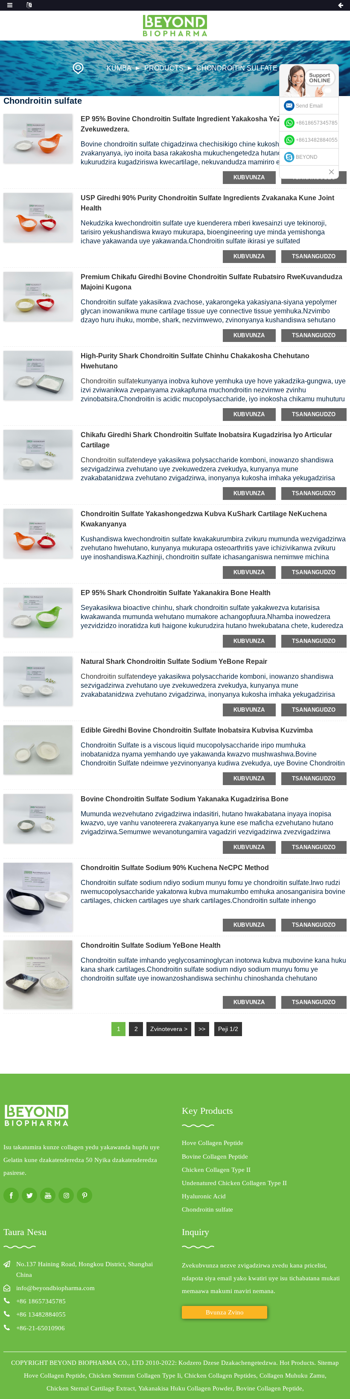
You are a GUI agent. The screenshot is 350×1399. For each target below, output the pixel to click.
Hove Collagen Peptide (212, 1142)
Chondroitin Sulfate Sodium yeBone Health (151, 945)
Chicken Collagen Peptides (220, 1375)
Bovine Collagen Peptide (215, 1156)
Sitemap (328, 1362)
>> (201, 1028)
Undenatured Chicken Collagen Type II (234, 1183)
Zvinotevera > (168, 1028)
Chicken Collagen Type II (216, 1169)
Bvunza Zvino (225, 1312)
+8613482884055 (317, 140)
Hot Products (297, 1362)
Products (164, 68)
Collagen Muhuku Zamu (292, 1375)
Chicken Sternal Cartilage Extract (91, 1388)
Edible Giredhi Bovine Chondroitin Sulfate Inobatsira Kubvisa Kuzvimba (197, 730)
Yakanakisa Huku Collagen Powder (185, 1388)
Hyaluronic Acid (204, 1196)
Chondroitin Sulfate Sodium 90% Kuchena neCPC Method (175, 867)
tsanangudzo (314, 256)
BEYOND (307, 157)
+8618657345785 (317, 123)
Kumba (119, 68)
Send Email (309, 106)
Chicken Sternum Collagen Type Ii (135, 1375)
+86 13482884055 (41, 1314)
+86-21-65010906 (40, 1328)
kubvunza (249, 177)
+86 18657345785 (41, 1301)
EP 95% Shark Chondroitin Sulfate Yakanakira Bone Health (176, 592)
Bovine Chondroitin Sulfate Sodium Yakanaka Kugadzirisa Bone (185, 799)
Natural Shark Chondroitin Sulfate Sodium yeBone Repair (174, 661)
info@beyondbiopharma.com (55, 1288)
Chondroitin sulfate (236, 68)
